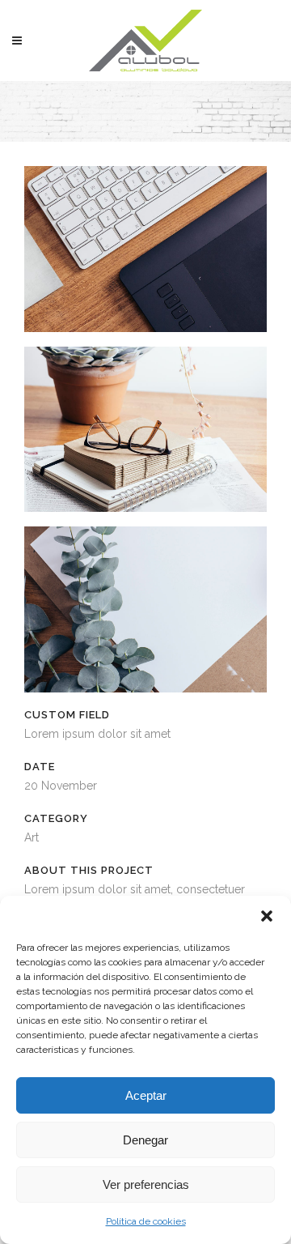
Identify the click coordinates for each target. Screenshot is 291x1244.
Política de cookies (146, 1221)
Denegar (145, 1140)
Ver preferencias (146, 1184)
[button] (267, 916)
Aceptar (146, 1095)
